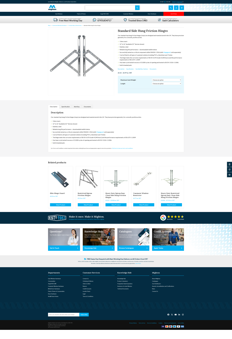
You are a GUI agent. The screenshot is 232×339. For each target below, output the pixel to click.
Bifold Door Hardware (54, 288)
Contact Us (86, 278)
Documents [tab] (87, 106)
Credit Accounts (87, 288)
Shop (49, 25)
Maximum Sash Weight (128, 80)
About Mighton (156, 278)
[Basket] (229, 174)
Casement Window (128, 14)
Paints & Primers (81, 14)
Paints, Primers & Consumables (56, 291)
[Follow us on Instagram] (183, 314)
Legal (84, 294)
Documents (153, 69)
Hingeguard (167, 52)
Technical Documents (123, 288)
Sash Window (58, 14)
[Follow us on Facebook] (168, 314)
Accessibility (181, 323)
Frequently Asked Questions (124, 283)
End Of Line (174, 14)
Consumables (51, 281)
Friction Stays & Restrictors (75, 25)
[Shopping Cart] (181, 7)
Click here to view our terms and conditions (122, 148)
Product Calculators (122, 281)
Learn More (138, 263)
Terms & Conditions (88, 296)
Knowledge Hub (121, 278)
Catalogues (155, 281)
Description (121, 69)
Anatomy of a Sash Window (124, 286)
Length (123, 83)
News (153, 288)
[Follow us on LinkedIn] (179, 314)
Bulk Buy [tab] (77, 106)
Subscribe (84, 314)
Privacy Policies (133, 323)
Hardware (68, 1)
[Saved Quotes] (229, 169)
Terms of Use (142, 323)
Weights (57, 1)
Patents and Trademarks (170, 323)
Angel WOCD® (104, 14)
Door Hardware (152, 14)
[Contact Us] (171, 7)
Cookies (160, 323)
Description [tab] (53, 106)
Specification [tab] (66, 106)
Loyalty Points (86, 291)
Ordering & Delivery (88, 281)
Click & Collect (86, 283)
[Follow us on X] (172, 314)
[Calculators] (229, 164)
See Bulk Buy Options (142, 69)
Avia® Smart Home (53, 296)
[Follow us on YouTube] (175, 314)
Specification (130, 69)
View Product (60, 205)
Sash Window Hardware (54, 278)
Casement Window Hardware (59, 25)
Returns (85, 286)
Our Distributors (156, 283)
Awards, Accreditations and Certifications (163, 286)
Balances (61, 1)
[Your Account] (176, 7)
